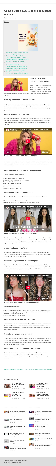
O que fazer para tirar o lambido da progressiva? (42, 385)
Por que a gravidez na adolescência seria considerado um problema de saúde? (18, 413)
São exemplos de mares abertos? (42, 433)
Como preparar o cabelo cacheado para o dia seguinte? (42, 394)
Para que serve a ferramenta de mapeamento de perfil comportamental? (42, 426)
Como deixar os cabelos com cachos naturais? (18, 385)
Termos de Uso (7, 462)
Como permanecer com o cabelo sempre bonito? (17, 59)
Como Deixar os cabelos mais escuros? (15, 70)
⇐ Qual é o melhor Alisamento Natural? (13, 369)
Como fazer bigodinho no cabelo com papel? (16, 66)
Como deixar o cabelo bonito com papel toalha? (17, 52)
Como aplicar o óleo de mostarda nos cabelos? (17, 73)
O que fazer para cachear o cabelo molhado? (16, 68)
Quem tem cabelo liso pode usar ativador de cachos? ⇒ (38, 369)
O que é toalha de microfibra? (13, 64)
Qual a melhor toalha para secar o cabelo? (16, 57)
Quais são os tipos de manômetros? (43, 438)
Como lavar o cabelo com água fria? (14, 71)
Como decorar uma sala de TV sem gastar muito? (18, 394)
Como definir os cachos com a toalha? (15, 61)
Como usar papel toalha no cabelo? (14, 55)
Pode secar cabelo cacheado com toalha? (16, 63)
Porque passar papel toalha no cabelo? (15, 54)
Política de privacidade (16, 462)
